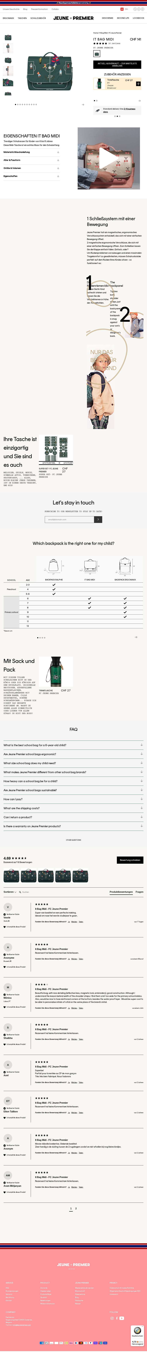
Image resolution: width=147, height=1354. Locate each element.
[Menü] (142, 1327)
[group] (19, 858)
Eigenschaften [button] (10, 176)
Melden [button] (74, 922)
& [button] (17, 152)
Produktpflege (45, 1294)
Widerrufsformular (47, 1304)
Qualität (43, 1297)
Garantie (43, 1288)
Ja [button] (69, 922)
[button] (135, 9)
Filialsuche (79, 1301)
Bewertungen (45, 1301)
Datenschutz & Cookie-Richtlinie (122, 1288)
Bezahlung (10, 1297)
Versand (9, 1294)
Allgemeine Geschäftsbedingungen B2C (125, 1291)
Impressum (114, 1294)
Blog (77, 1297)
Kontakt (9, 1301)
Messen (78, 1304)
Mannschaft (80, 1291)
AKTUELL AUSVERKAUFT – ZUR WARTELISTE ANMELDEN (117, 64)
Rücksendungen (12, 1291)
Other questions (73, 840)
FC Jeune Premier (103, 48)
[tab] (121, 892)
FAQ (7, 1288)
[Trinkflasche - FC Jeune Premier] (56, 672)
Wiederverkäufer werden (84, 1288)
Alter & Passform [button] (12, 160)
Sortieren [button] (9, 892)
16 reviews (114, 43)
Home (95, 33)
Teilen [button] (81, 922)
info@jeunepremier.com (22, 1325)
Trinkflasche (113, 80)
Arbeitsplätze (80, 1294)
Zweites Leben (45, 1291)
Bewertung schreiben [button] (130, 860)
